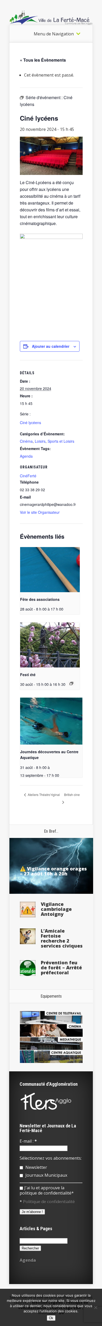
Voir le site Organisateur (40, 512)
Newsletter (35, 1167)
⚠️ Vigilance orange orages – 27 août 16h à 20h (53, 871)
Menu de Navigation (54, 34)
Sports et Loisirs (61, 441)
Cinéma (26, 441)
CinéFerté (28, 475)
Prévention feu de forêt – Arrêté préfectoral (61, 967)
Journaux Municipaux (45, 1175)
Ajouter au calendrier (50, 346)
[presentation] (50, 569)
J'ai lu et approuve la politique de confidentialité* (47, 1190)
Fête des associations (40, 599)
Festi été (28, 674)
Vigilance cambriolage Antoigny (56, 909)
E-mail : (28, 1141)
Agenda (26, 456)
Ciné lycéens (30, 422)
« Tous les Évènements (43, 60)
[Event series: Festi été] (71, 683)
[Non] (95, 1307)
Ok (51, 1318)
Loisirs (40, 441)
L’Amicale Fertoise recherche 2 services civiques (62, 938)
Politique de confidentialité (49, 1202)
